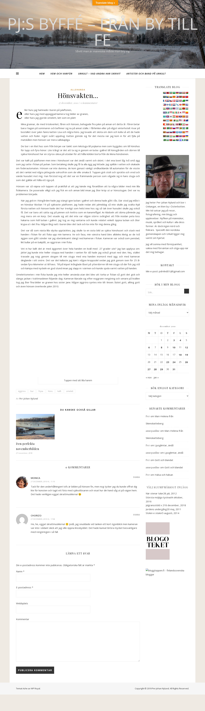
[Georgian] (180, 104)
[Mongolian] (167, 124)
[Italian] (177, 112)
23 (167, 362)
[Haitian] (167, 108)
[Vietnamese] (170, 140)
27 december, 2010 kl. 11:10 (43, 481)
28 (155, 369)
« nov (149, 377)
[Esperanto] (183, 100)
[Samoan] (173, 132)
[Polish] (186, 124)
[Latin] (183, 116)
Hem (42, 73)
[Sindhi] (186, 128)
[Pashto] (180, 124)
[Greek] (186, 104)
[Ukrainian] (186, 136)
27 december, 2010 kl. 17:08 (43, 519)
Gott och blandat (164, 460)
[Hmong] (183, 108)
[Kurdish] (173, 116)
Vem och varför (61, 73)
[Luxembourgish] (167, 120)
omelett (69, 391)
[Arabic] (173, 93)
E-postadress (24, 587)
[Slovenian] (170, 132)
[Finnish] (167, 104)
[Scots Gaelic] (177, 132)
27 (149, 369)
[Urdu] (164, 140)
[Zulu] (186, 140)
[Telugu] (177, 136)
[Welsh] (173, 140)
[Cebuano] (177, 97)
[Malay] (180, 120)
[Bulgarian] (170, 97)
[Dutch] (177, 100)
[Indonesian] (170, 112)
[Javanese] (183, 112)
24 (173, 362)
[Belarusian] (186, 93)
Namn (20, 571)
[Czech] (170, 100)
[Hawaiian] (173, 108)
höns (50, 391)
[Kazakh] (164, 116)
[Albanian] (167, 93)
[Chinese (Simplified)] (183, 97)
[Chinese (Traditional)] (186, 97)
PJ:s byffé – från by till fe (102, 31)
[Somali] (180, 132)
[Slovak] (167, 132)
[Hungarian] (186, 108)
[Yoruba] (183, 140)
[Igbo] (167, 112)
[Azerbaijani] (180, 93)
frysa (41, 391)
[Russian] (173, 128)
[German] (183, 104)
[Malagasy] (173, 120)
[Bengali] (164, 97)
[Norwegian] (177, 124)
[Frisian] (173, 104)
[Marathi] (164, 124)
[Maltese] (183, 120)
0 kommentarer (88, 102)
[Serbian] (177, 128)
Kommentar (22, 619)
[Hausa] (170, 108)
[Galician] (177, 104)
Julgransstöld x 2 (155, 505)
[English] (180, 100)
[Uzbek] (167, 140)
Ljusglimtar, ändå (164, 445)
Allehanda (78, 89)
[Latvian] (186, 116)
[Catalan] (173, 97)
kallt (59, 391)
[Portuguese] (164, 128)
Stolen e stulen (154, 513)
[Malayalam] (177, 120)
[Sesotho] (183, 128)
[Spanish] (183, 132)
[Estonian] (186, 100)
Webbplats (22, 603)
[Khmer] (167, 116)
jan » (156, 377)
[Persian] (183, 124)
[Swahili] (164, 136)
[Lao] (180, 116)
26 (186, 362)
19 (186, 354)
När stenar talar (154, 493)
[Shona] (180, 128)
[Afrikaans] (164, 93)
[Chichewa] (180, 97)
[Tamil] (173, 136)
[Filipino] (164, 104)
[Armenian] (177, 93)
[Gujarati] (164, 108)
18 (180, 354)
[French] (170, 104)
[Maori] (186, 120)
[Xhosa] (177, 140)
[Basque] (183, 93)
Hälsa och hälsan (164, 474)
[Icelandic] (164, 112)
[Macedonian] (170, 120)
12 (186, 347)
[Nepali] (173, 124)
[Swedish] (167, 136)
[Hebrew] (177, 108)
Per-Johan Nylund (28, 398)
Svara (136, 477)
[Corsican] (164, 100)
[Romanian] (170, 128)
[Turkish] (183, 136)
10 (173, 347)
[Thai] (180, 136)
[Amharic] (170, 93)
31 (173, 369)
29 (161, 369)
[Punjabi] (167, 128)
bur (32, 391)
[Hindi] (180, 108)
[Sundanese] (186, 132)
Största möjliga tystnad (159, 497)
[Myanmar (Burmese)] (170, 124)
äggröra (21, 391)
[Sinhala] (164, 132)
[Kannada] (186, 112)
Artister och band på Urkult (146, 73)
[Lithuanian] (164, 120)
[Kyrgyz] (177, 116)
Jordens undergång (156, 509)
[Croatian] (167, 100)
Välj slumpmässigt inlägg (167, 487)
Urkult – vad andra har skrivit (99, 73)
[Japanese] (180, 112)
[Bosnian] (167, 97)
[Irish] (173, 112)
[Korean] (170, 116)
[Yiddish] (180, 140)
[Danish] (173, 100)
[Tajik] (170, 136)
